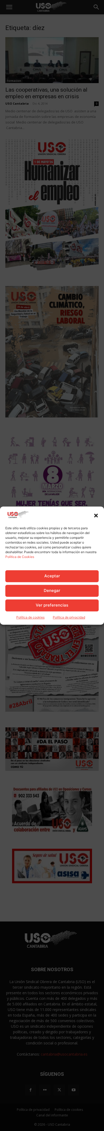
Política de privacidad (69, 617)
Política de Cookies (19, 557)
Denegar (52, 590)
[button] (96, 515)
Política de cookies (30, 617)
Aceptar (52, 576)
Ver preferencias (52, 605)
